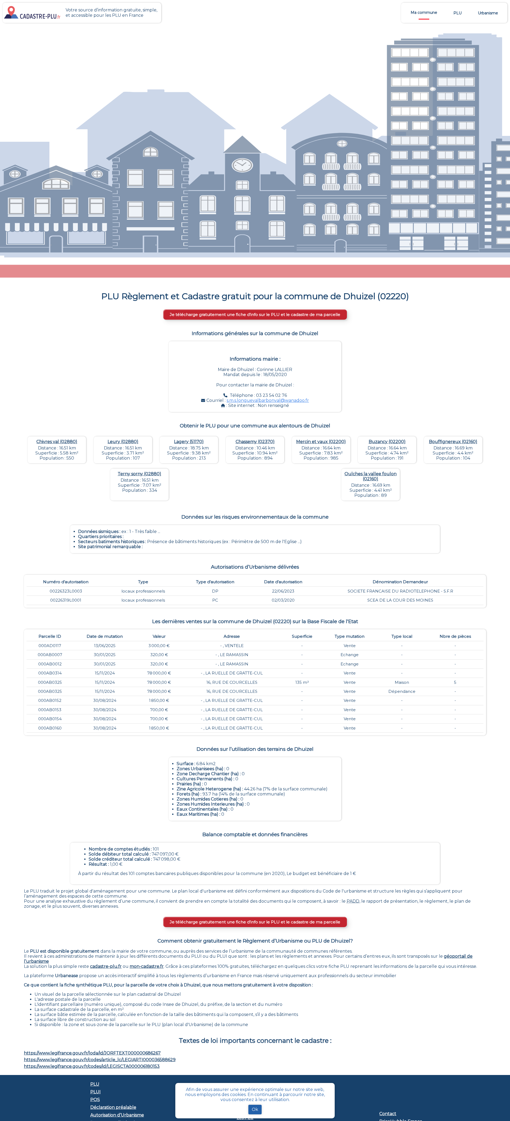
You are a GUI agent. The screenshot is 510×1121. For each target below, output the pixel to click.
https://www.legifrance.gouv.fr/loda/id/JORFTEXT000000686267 (92, 1053)
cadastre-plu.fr (106, 966)
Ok (255, 1109)
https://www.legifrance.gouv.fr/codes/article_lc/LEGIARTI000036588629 (100, 1059)
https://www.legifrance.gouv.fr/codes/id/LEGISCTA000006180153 (92, 1066)
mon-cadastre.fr (147, 966)
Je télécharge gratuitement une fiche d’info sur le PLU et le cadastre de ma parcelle (255, 314)
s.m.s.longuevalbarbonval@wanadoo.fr (268, 400)
